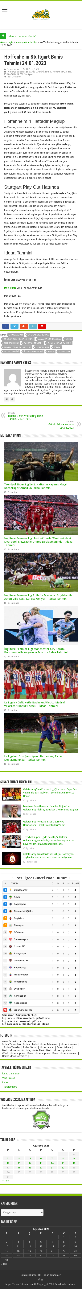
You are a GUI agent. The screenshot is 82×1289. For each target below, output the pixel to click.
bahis (69, 339)
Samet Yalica (13, 69)
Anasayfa (8, 42)
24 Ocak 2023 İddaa (38, 335)
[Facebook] (39, 1279)
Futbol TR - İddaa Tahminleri (45, 1275)
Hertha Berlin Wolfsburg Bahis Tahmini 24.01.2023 (25, 416)
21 (52, 1167)
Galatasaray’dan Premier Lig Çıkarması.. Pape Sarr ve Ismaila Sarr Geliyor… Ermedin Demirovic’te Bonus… (50, 792)
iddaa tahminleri (33, 351)
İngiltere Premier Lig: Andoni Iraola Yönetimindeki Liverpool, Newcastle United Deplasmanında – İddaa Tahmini (38, 542)
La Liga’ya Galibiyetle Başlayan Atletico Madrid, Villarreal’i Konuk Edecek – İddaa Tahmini (34, 704)
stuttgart (64, 351)
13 (41, 1163)
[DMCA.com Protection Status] (41, 1119)
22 (63, 1167)
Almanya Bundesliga (26, 42)
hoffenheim (42, 347)
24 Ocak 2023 (16, 335)
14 (52, 1163)
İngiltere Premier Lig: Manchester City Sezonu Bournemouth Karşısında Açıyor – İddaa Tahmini (36, 650)
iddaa (57, 347)
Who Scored (8, 1078)
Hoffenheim (58, 72)
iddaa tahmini (11, 351)
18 (19, 1167)
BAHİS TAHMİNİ (36, 72)
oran (51, 351)
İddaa (68, 72)
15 (63, 1163)
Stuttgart (28, 74)
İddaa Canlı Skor (11, 1073)
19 (30, 1167)
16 (74, 1163)
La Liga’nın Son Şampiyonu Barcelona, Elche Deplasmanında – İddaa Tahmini (33, 758)
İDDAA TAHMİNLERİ (13, 74)
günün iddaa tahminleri (17, 347)
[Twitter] (42, 1279)
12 (30, 1163)
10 (8, 1163)
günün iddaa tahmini (59, 343)
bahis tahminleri (33, 343)
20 (41, 1167)
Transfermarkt (9, 1086)
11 (19, 1163)
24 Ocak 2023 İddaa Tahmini (18, 339)
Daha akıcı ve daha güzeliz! (21, 36)
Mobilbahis (10, 287)
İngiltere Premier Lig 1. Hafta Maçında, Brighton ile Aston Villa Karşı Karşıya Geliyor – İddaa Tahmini (38, 597)
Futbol (48, 72)
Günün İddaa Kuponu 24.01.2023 (61, 424)
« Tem (5, 1180)
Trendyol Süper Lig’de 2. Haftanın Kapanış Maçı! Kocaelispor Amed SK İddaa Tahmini (35, 486)
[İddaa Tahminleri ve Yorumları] (41, 14)
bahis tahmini (11, 343)
